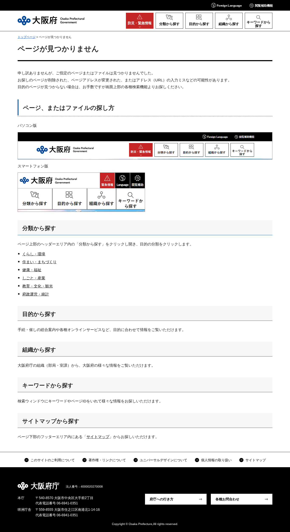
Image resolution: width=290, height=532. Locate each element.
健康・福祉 (31, 270)
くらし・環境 (33, 254)
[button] (226, 5)
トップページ (26, 37)
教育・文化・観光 (37, 286)
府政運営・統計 (35, 294)
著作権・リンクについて (107, 460)
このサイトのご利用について (53, 460)
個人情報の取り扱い (216, 460)
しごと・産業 (33, 278)
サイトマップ (97, 437)
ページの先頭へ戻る (274, 483)
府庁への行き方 (161, 499)
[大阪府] (51, 20)
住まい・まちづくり (39, 262)
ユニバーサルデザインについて (163, 460)
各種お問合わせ (227, 499)
